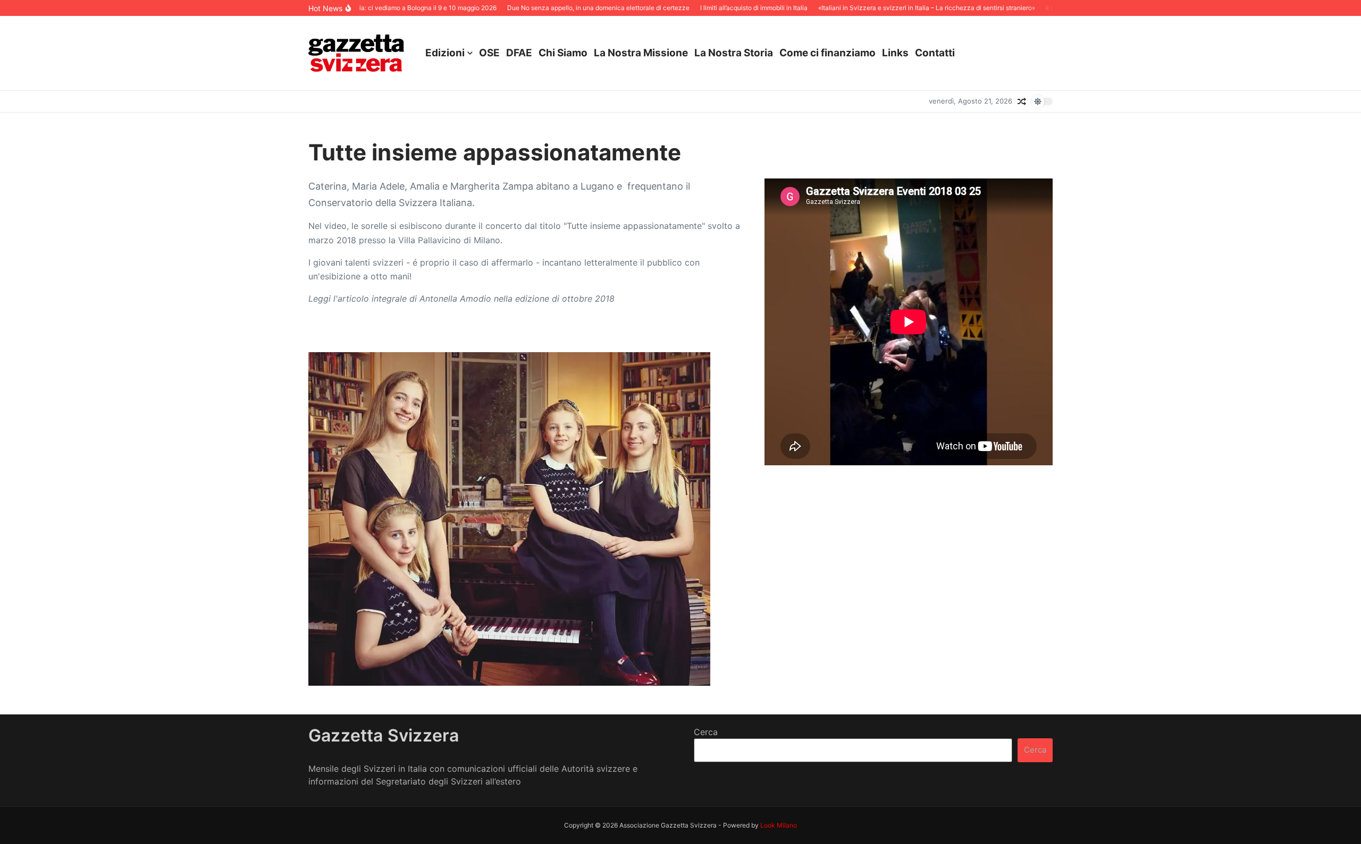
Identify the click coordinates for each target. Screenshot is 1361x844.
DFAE (519, 53)
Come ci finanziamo (827, 53)
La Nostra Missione (641, 53)
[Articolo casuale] (1022, 101)
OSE (489, 53)
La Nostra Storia (733, 53)
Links (895, 53)
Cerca (706, 732)
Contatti (935, 53)
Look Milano (778, 825)
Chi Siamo (563, 53)
